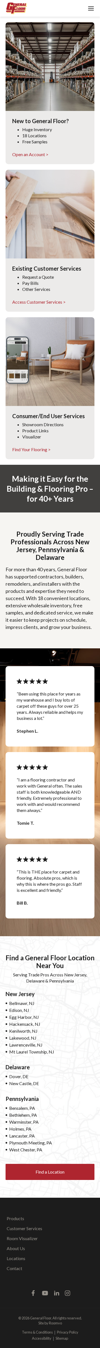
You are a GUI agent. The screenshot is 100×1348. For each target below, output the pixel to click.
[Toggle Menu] (91, 8)
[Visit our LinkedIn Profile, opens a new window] (56, 1293)
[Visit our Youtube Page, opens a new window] (45, 1293)
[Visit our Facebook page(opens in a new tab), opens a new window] (33, 1293)
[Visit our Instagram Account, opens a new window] (67, 1293)
